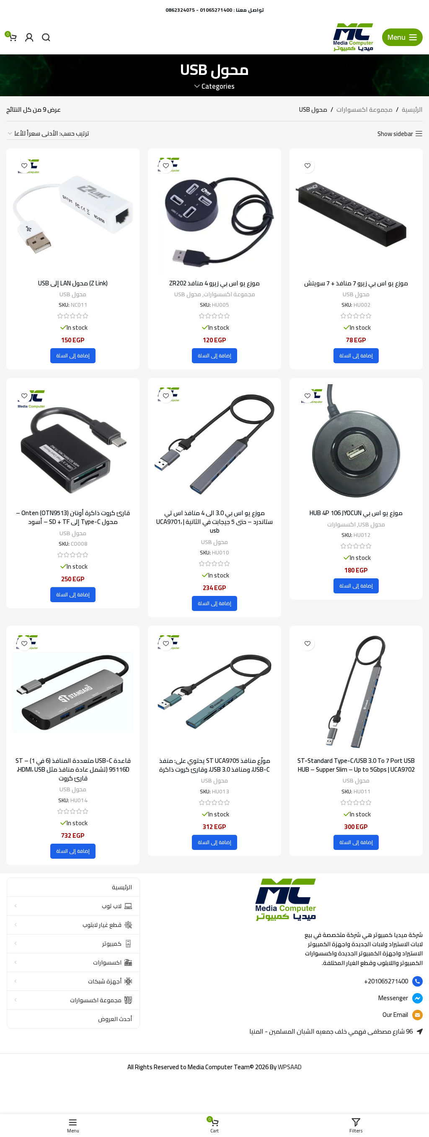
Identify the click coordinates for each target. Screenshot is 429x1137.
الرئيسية (412, 109)
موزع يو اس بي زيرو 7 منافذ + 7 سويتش (356, 283)
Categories (218, 86)
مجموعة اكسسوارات (364, 109)
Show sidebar (395, 133)
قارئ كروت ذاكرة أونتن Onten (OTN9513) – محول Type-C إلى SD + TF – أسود (73, 517)
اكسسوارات (341, 524)
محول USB (356, 294)
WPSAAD (290, 1067)
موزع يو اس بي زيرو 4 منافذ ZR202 (214, 283)
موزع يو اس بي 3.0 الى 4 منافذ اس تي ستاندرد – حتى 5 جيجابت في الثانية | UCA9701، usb (214, 521)
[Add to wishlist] (307, 166)
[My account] (29, 37)
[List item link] (285, 981)
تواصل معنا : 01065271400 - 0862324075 (214, 10)
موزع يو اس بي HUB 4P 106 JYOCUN (356, 513)
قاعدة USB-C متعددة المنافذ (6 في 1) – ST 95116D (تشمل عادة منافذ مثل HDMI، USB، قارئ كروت (73, 769)
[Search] (46, 37)
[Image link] (285, 899)
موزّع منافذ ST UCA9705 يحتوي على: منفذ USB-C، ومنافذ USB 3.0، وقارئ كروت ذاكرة (214, 765)
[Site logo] (353, 37)
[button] (356, 355)
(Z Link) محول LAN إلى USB (73, 283)
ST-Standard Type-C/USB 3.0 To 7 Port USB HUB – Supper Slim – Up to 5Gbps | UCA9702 (356, 765)
